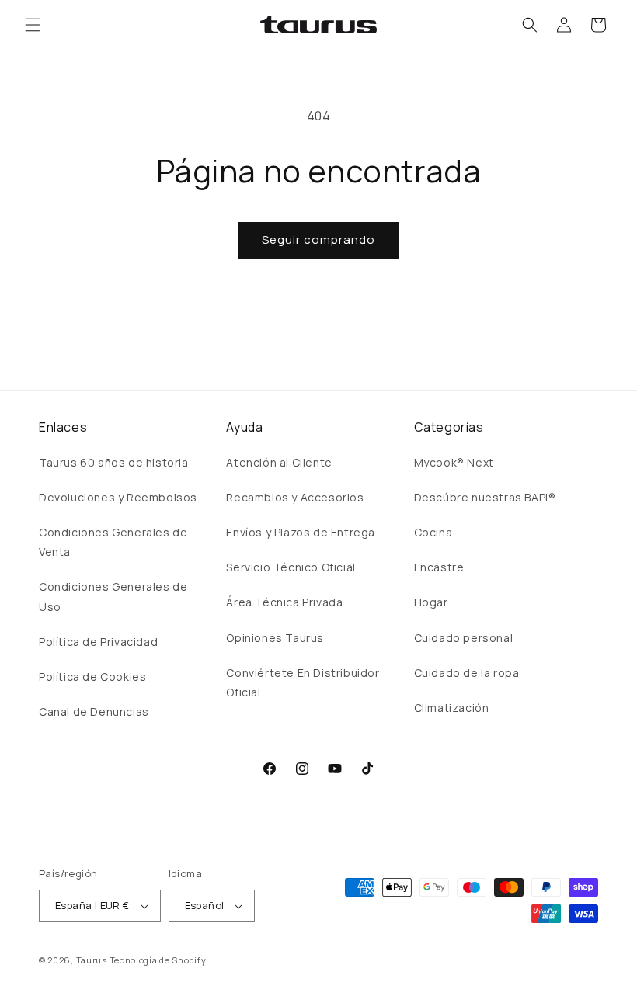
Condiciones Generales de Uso (113, 596)
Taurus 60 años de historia (114, 462)
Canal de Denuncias (94, 711)
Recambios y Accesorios (295, 497)
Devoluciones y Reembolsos (118, 497)
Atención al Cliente (279, 462)
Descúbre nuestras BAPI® (485, 497)
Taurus (91, 960)
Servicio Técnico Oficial (290, 567)
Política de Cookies (92, 676)
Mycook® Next (454, 462)
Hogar (431, 602)
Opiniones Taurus (275, 637)
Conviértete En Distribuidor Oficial (302, 682)
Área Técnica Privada (284, 602)
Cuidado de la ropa (467, 672)
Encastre (439, 567)
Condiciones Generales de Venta (113, 542)
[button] (33, 25)
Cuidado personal (463, 637)
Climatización (451, 707)
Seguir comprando (318, 239)
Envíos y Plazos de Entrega (300, 532)
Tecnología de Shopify (158, 960)
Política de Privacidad (98, 641)
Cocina (433, 532)
